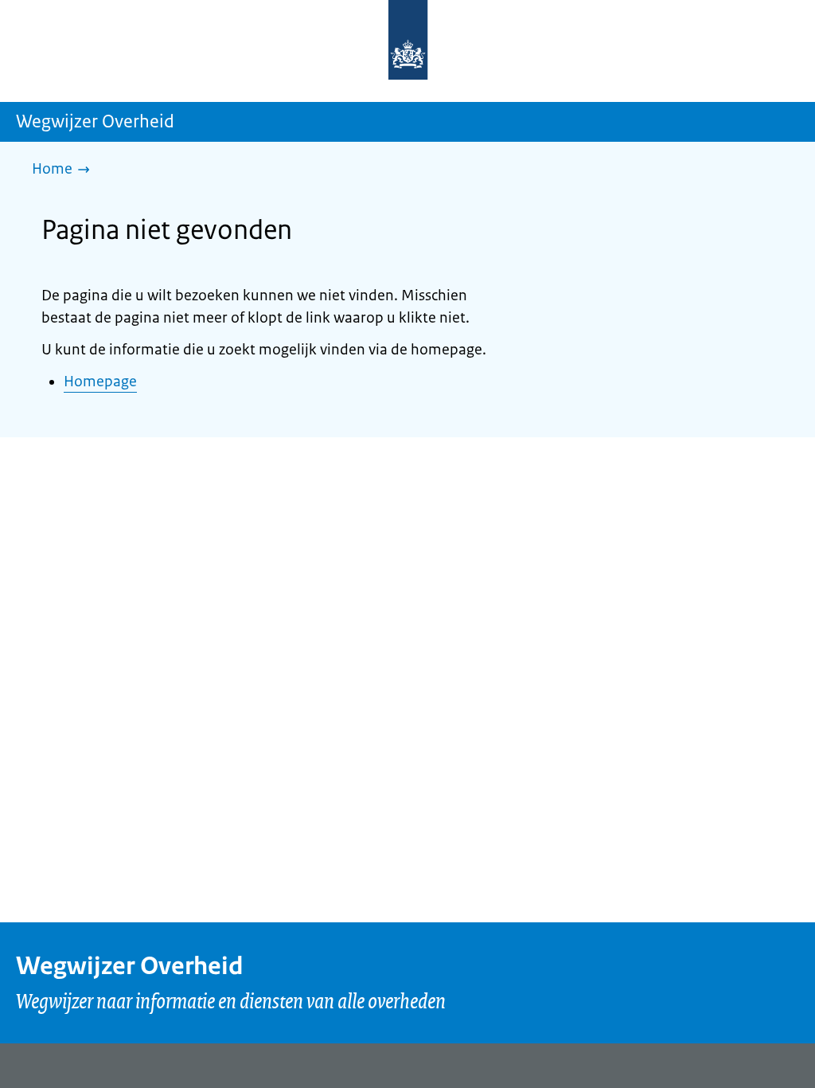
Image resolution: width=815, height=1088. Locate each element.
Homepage (100, 381)
